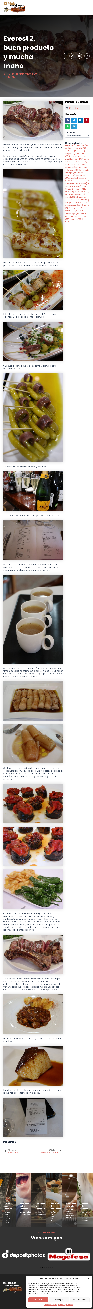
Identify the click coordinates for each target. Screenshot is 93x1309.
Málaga (70, 202)
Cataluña (81, 162)
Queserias (71, 205)
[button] (88, 1278)
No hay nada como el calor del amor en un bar (7, 1217)
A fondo (10, 76)
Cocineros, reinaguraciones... (42, 1213)
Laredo (79, 189)
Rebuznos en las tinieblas (24, 1206)
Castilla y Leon (74, 159)
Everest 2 (73, 107)
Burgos (70, 154)
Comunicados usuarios (73, 1205)
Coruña (82, 172)
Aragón (83, 145)
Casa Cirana (79, 156)
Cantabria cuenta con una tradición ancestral (85, 1216)
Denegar (59, 1299)
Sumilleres (72, 211)
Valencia (74, 216)
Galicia (82, 183)
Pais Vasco (82, 202)
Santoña (76, 208)
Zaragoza (75, 219)
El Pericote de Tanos (79, 181)
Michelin (70, 197)
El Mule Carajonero (46, 1232)
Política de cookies (50, 1305)
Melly (81, 194)
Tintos (84, 211)
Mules (84, 200)
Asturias (81, 148)
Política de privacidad (65, 1305)
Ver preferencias (80, 1299)
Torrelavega (72, 213)
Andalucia (71, 145)
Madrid (71, 194)
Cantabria (76, 155)
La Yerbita (83, 192)
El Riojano (71, 183)
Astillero (70, 148)
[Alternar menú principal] (88, 7)
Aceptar (38, 1299)
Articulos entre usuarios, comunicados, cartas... (72, 1213)
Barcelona (81, 151)
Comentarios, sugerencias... (25, 1213)
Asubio (70, 151)
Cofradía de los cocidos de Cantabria (54, 1216)
